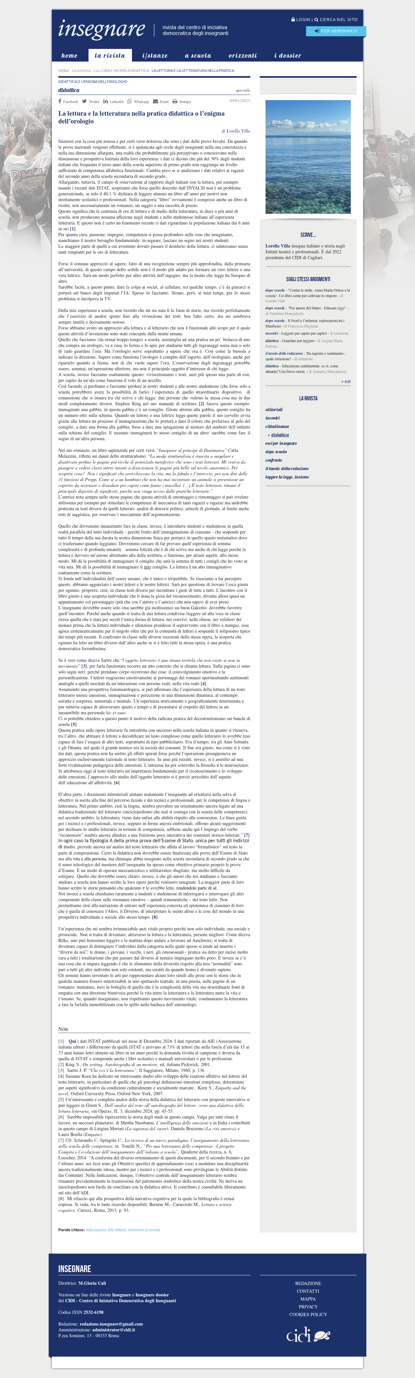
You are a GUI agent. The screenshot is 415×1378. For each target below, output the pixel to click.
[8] (155, 916)
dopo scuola (276, 451)
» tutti (346, 382)
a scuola (198, 55)
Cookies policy (308, 1314)
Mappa (308, 1299)
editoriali (274, 409)
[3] (84, 665)
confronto (274, 460)
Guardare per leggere (298, 340)
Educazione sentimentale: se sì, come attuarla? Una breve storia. (302, 368)
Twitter (94, 101)
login (302, 19)
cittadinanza (277, 426)
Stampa (185, 101)
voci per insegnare (281, 443)
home (70, 55)
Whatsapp (141, 101)
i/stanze (155, 55)
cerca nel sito (338, 19)
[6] (117, 782)
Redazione (308, 1283)
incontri (272, 418)
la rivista (110, 55)
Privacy (308, 1306)
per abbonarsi (339, 31)
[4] (203, 683)
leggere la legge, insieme (287, 477)
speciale (243, 90)
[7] (247, 835)
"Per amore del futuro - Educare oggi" (317, 307)
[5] (74, 724)
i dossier (288, 55)
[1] (73, 228)
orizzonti (243, 55)
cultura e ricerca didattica (120, 71)
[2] (201, 403)
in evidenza (84, 68)
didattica (280, 435)
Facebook (70, 101)
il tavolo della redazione (287, 468)
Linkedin (117, 101)
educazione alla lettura (106, 1230)
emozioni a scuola (144, 1230)
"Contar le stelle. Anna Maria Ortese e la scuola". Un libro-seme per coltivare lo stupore (308, 292)
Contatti (308, 1291)
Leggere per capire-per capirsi (304, 333)
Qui (72, 1041)
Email (164, 101)
